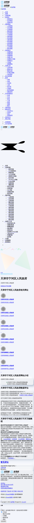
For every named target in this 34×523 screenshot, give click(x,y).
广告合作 (9, 491)
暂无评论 (5, 462)
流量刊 (11, 497)
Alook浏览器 (7, 439)
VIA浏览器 (21, 439)
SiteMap (3, 483)
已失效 (4, 512)
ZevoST (24, 502)
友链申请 (3, 491)
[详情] (1, 305)
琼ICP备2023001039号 (7, 484)
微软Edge (28, 439)
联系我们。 (12, 458)
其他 (3, 519)
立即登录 (3, 467)
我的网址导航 (5, 486)
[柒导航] (8, 128)
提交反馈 (3, 521)
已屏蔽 (4, 515)
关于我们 (14, 491)
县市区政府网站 (8, 274)
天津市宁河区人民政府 (26, 395)
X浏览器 (14, 439)
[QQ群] (1, 500)
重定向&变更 (6, 514)
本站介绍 (20, 491)
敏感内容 (5, 517)
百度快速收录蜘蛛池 (7, 488)
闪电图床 (11, 494)
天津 (2, 274)
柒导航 (13, 502)
